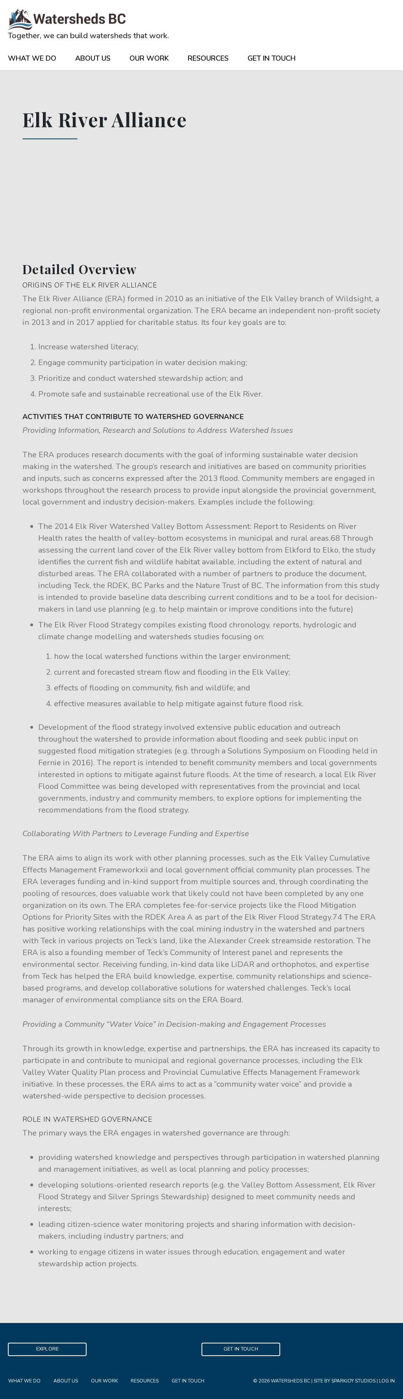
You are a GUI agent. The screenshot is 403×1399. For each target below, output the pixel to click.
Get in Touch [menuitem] (188, 1381)
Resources (208, 58)
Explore (47, 1349)
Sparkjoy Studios (353, 1381)
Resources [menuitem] (145, 1381)
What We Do (32, 58)
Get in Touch (272, 58)
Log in (387, 1381)
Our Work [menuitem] (104, 1381)
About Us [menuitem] (66, 1381)
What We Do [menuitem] (24, 1381)
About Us (93, 58)
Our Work (149, 58)
